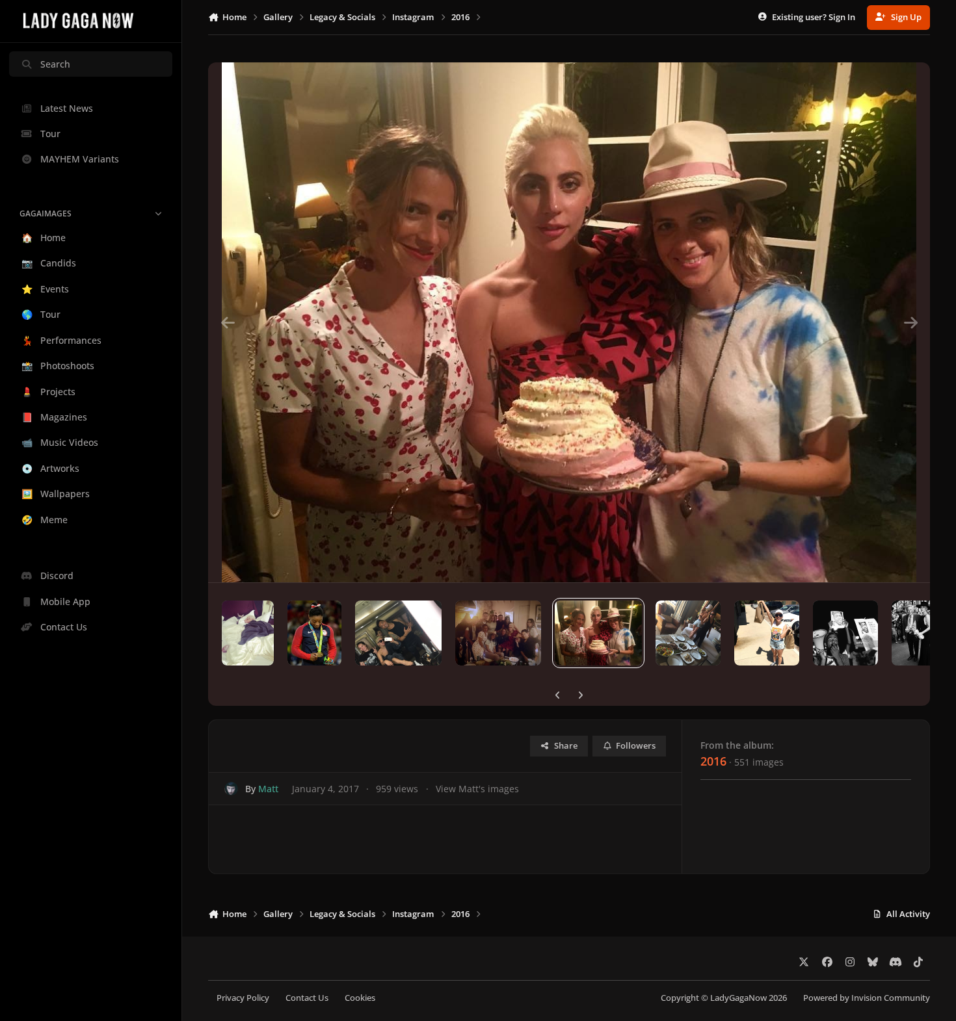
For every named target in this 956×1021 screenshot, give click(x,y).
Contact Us (306, 997)
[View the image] (248, 633)
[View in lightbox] (569, 322)
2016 (713, 761)
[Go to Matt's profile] (231, 788)
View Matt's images (477, 788)
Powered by (866, 997)
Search (55, 64)
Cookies (360, 997)
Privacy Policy (243, 997)
